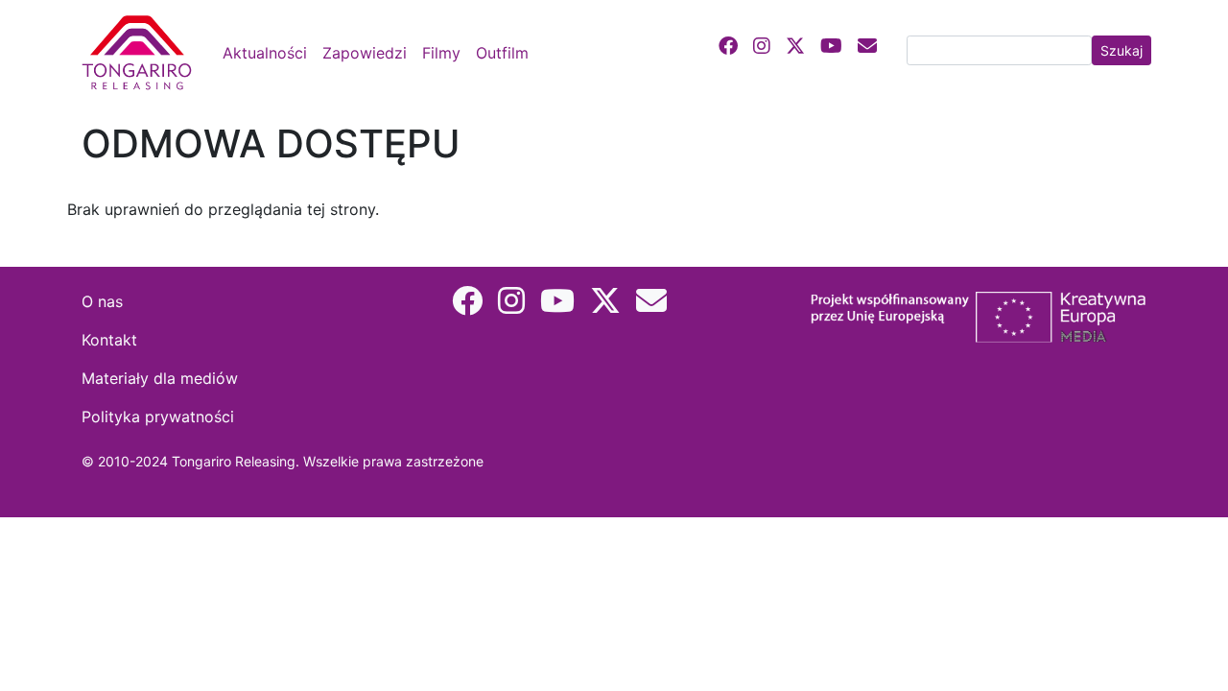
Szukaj (1121, 50)
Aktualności (265, 52)
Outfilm (502, 52)
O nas (102, 301)
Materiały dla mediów (160, 378)
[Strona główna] (141, 53)
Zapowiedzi (364, 52)
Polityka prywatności (158, 416)
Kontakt (109, 339)
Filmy (441, 52)
